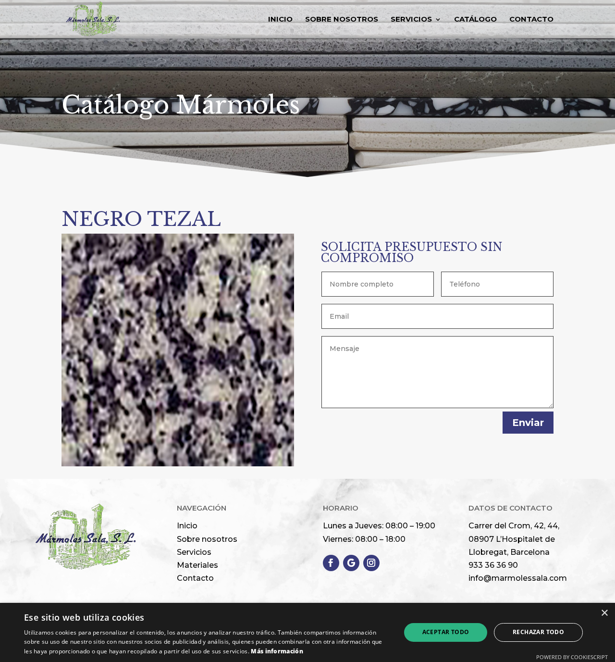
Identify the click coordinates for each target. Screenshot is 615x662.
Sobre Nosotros (341, 20)
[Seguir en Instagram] (371, 563)
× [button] (604, 613)
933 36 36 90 (493, 565)
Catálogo (475, 20)
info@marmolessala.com (517, 578)
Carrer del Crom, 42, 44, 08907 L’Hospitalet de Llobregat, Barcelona (513, 538)
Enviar (528, 422)
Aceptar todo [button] (445, 632)
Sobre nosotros (207, 539)
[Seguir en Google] (351, 563)
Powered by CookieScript (572, 657)
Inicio (280, 20)
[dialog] (307, 632)
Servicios (411, 20)
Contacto (531, 20)
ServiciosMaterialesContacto (197, 565)
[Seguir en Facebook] (331, 563)
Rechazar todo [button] (538, 632)
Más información (277, 651)
